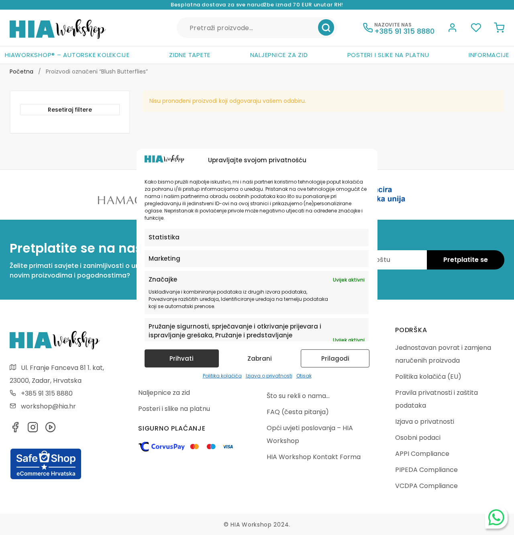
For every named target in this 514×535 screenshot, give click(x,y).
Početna (21, 71)
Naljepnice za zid (279, 55)
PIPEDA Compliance (426, 469)
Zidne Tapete (189, 55)
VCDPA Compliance (426, 485)
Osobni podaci (418, 437)
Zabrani (259, 358)
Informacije (489, 55)
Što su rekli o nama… (298, 395)
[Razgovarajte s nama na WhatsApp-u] (496, 517)
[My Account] (452, 28)
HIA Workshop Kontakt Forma (314, 456)
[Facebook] (15, 429)
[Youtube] (50, 429)
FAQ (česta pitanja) (298, 412)
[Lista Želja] (476, 28)
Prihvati (181, 358)
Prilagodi (335, 358)
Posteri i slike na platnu (388, 55)
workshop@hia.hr (48, 406)
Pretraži (326, 27)
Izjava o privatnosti (269, 375)
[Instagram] (33, 429)
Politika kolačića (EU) (428, 376)
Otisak (304, 375)
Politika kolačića (222, 375)
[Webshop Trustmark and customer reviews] (46, 478)
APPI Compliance (422, 453)
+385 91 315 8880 (47, 393)
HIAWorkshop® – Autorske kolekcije (67, 55)
